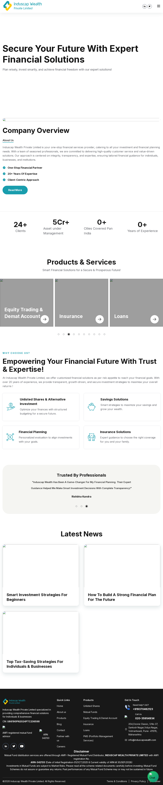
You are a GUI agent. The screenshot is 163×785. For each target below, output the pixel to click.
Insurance (88, 724)
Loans (86, 730)
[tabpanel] (81, 57)
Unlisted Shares (91, 706)
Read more (15, 190)
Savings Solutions (114, 399)
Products (61, 718)
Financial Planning (33, 432)
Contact (61, 730)
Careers (61, 746)
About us (61, 712)
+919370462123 (143, 709)
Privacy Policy (138, 781)
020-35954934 (144, 718)
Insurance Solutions (115, 432)
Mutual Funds (90, 712)
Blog (59, 724)
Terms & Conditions (117, 781)
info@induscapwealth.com (142, 740)
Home (60, 706)
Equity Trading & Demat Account (100, 718)
